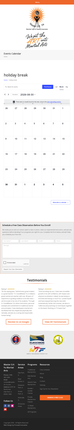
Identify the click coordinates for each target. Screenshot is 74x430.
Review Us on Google (18, 321)
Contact (42, 381)
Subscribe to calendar (59, 202)
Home (5, 56)
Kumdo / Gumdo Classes (30, 390)
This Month (15, 94)
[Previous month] (5, 94)
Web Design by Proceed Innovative (15, 425)
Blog (41, 377)
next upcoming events (54, 102)
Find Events (47, 87)
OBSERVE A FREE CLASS (55, 398)
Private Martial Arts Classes (32, 399)
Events (6, 80)
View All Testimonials (55, 321)
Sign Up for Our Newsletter (49, 389)
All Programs (32, 412)
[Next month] (8, 94)
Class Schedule (45, 370)
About (42, 374)
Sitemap (42, 385)
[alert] (37, 101)
